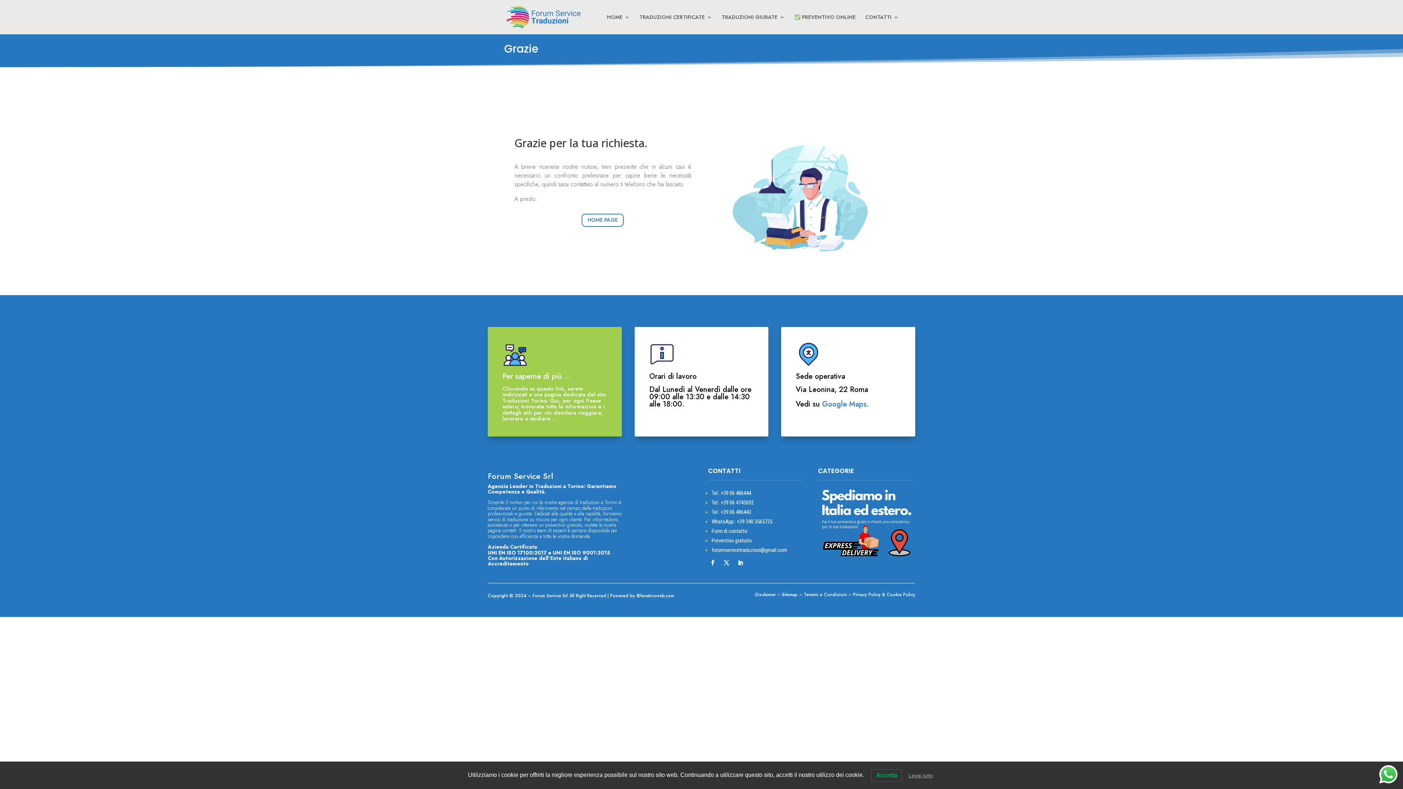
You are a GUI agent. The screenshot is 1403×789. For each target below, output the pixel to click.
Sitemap (790, 594)
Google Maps (844, 404)
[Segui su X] (726, 562)
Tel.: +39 (731, 493)
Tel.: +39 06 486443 (731, 512)
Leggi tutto (921, 775)
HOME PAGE (603, 220)
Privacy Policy (867, 594)
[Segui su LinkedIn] (740, 562)
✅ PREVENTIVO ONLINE (825, 18)
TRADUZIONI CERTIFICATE (672, 18)
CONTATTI (878, 18)
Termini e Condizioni (825, 594)
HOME (615, 18)
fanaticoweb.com (657, 595)
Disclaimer (765, 594)
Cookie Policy (901, 594)
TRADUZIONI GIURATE (749, 18)
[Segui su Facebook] (712, 562)
